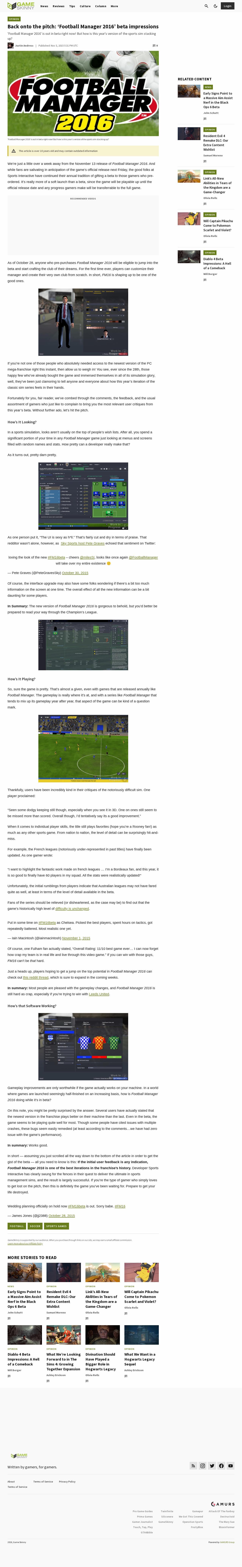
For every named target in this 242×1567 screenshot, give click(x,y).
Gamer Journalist (142, 1522)
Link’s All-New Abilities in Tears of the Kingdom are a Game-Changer (101, 1299)
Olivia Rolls (92, 1312)
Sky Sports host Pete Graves (83, 543)
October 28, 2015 (62, 1216)
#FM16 (120, 1206)
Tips (72, 6)
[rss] (193, 1466)
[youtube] (231, 1466)
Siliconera (167, 1516)
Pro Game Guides (143, 1511)
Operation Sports (192, 1522)
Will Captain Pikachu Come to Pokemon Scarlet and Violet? (141, 1296)
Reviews (58, 6)
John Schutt (15, 1312)
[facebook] (221, 1466)
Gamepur (197, 1511)
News (44, 6)
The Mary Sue (226, 1522)
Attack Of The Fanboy (221, 1511)
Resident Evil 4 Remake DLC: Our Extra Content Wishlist (61, 1299)
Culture (85, 6)
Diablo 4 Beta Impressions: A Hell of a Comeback (23, 1359)
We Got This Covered (191, 1516)
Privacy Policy (67, 1481)
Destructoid (227, 1516)
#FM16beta (56, 557)
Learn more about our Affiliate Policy (25, 1243)
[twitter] (212, 1466)
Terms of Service (43, 1481)
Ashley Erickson (56, 1375)
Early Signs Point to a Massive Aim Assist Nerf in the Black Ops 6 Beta (24, 1299)
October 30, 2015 (75, 573)
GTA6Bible (147, 1532)
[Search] (206, 6)
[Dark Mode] (215, 6)
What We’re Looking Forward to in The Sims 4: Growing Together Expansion (64, 1361)
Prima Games (145, 1516)
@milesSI (87, 557)
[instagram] (202, 1466)
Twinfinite (167, 1511)
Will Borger (14, 1370)
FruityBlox (197, 1527)
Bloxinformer (226, 1527)
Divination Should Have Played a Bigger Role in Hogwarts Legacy (100, 1361)
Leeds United (99, 994)
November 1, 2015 (76, 938)
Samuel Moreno (56, 1312)
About (11, 1481)
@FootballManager (143, 557)
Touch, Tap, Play (143, 1527)
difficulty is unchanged (72, 909)
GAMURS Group (227, 1542)
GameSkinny (165, 1522)
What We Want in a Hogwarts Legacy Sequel (139, 1359)
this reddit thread (35, 977)
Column (100, 6)
